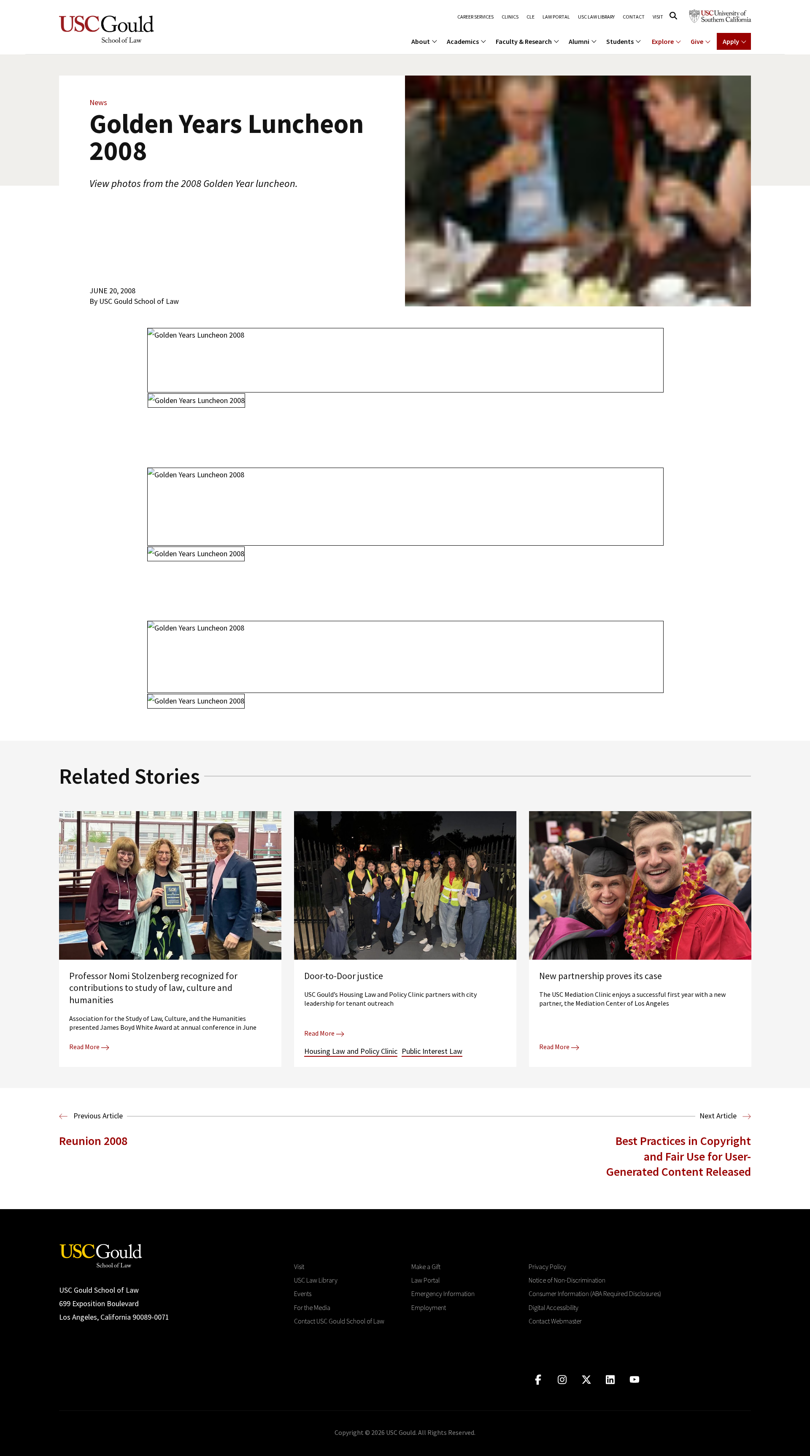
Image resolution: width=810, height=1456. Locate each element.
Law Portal (556, 17)
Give (697, 41)
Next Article (718, 1115)
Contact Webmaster (555, 1321)
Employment (428, 1307)
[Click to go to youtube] (634, 1379)
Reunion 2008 (93, 1140)
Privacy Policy (547, 1266)
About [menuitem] (420, 41)
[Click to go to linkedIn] (610, 1379)
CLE (530, 17)
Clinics (510, 17)
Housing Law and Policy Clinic (350, 1051)
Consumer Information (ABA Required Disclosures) (595, 1293)
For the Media (312, 1307)
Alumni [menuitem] (579, 41)
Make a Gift (425, 1266)
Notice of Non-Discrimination (567, 1280)
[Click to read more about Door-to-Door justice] (405, 939)
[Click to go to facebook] (538, 1379)
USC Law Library (596, 17)
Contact (634, 17)
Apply (731, 41)
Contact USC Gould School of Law (339, 1321)
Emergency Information (443, 1293)
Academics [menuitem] (463, 41)
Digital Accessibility (553, 1307)
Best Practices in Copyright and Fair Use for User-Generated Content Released (678, 1156)
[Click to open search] (673, 16)
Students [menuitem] (620, 41)
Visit (658, 17)
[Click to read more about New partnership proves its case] (640, 939)
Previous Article (97, 1115)
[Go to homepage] (101, 1254)
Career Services (475, 17)
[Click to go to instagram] (562, 1379)
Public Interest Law (432, 1051)
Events (302, 1293)
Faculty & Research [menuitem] (524, 41)
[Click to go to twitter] (586, 1379)
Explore (663, 41)
